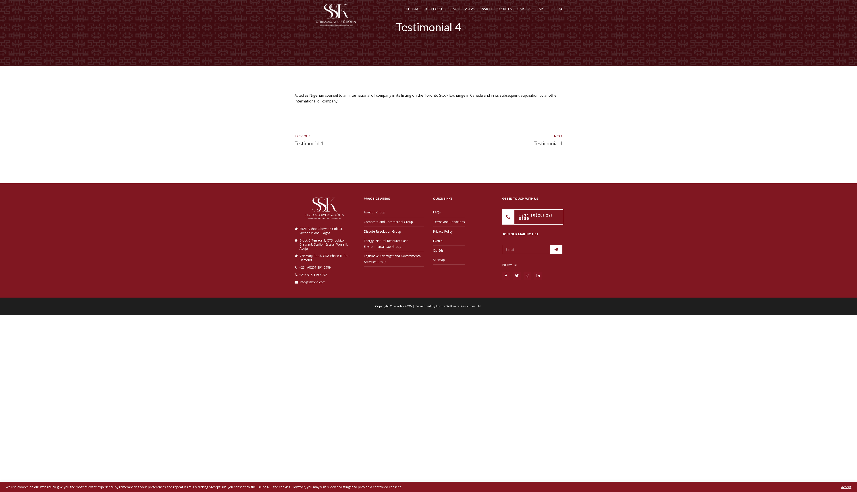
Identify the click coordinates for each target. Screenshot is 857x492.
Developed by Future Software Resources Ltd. (448, 306)
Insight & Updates (496, 9)
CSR (540, 9)
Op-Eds (438, 250)
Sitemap (439, 260)
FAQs (437, 212)
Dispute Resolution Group (382, 231)
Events (438, 241)
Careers (524, 9)
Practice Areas (462, 9)
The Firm (411, 9)
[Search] (561, 8)
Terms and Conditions (449, 222)
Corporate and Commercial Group (388, 222)
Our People (433, 9)
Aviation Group (374, 212)
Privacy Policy (443, 231)
